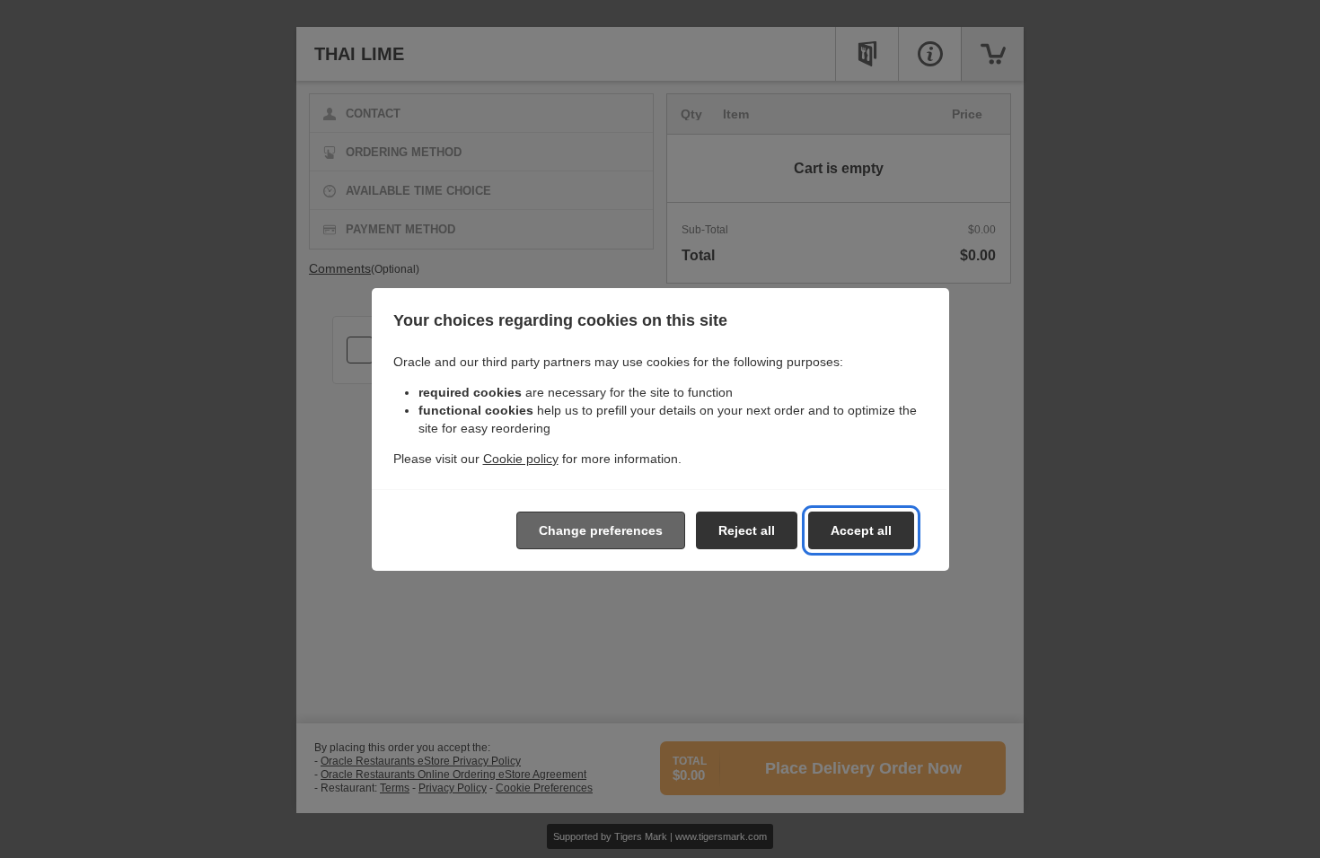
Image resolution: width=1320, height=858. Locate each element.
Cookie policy (521, 458)
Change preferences (601, 530)
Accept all (861, 530)
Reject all (746, 530)
